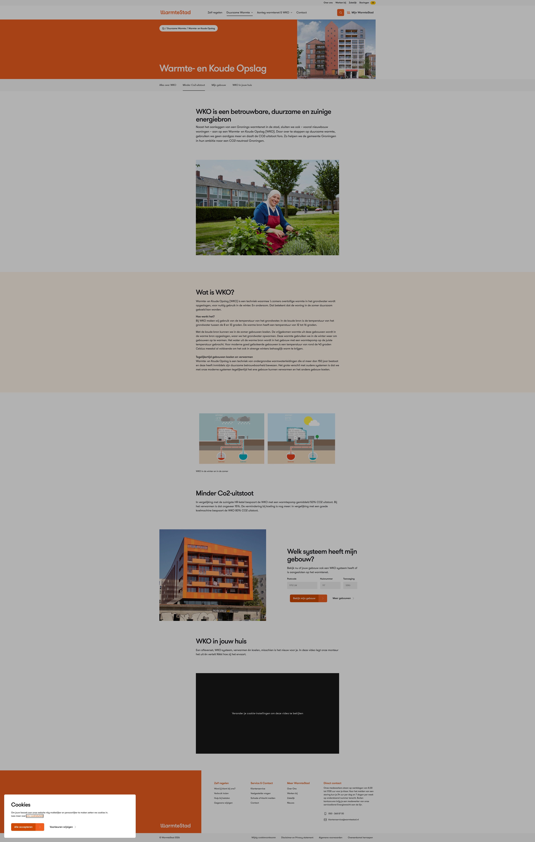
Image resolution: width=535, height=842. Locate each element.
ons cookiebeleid (34, 815)
